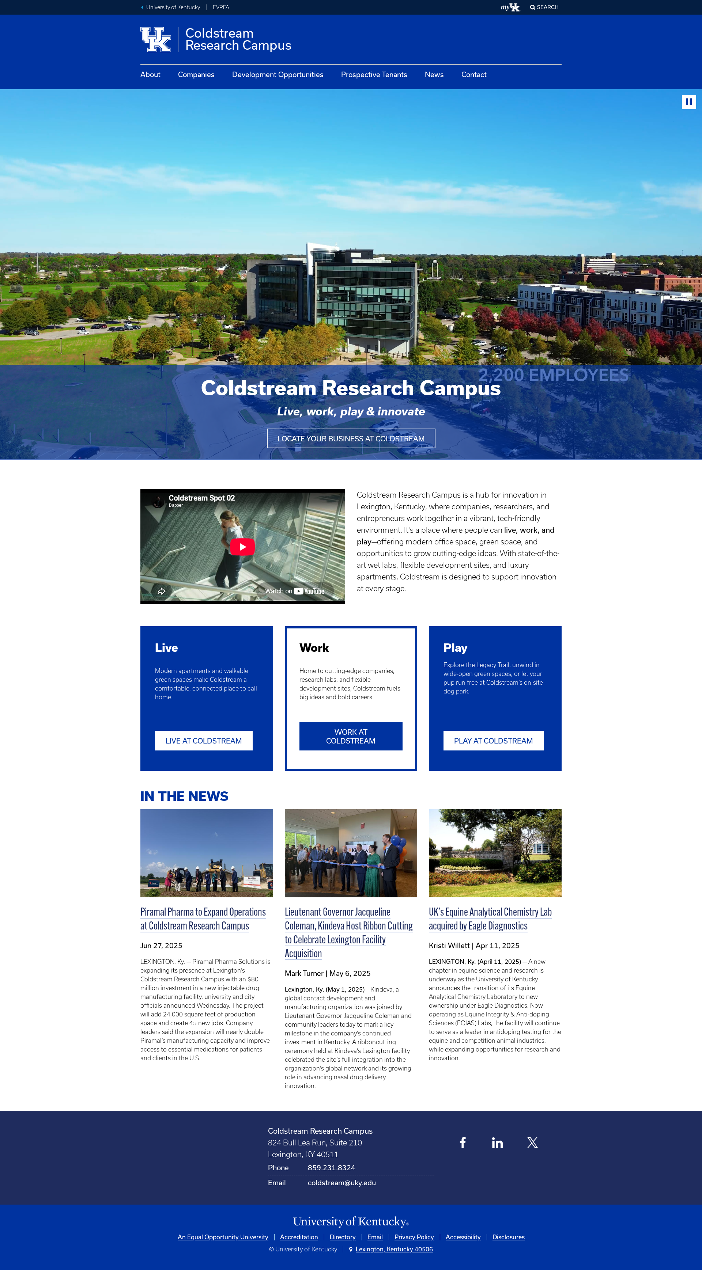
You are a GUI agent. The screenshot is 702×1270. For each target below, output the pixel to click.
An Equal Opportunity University (223, 1237)
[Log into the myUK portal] (511, 7)
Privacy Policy (414, 1237)
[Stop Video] (689, 102)
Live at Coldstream (204, 741)
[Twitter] (532, 1143)
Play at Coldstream (493, 741)
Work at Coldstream (350, 736)
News (434, 75)
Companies (196, 75)
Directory (343, 1237)
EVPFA (221, 7)
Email (375, 1237)
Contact (474, 75)
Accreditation (299, 1237)
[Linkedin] (498, 1143)
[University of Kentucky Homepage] (351, 1222)
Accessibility (463, 1237)
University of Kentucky (173, 7)
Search (548, 7)
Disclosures (508, 1237)
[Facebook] (463, 1143)
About (150, 75)
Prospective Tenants (374, 75)
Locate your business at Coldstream (351, 439)
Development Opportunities (278, 75)
